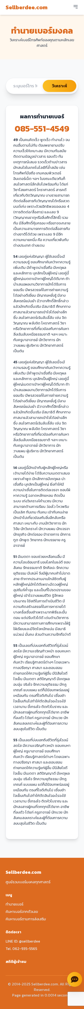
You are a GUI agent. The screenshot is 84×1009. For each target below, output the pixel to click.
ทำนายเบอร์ (14, 904)
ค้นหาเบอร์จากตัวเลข (22, 911)
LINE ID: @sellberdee (23, 941)
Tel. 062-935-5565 (21, 948)
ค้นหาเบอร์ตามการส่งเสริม (26, 919)
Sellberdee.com (27, 7)
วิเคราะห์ (59, 86)
